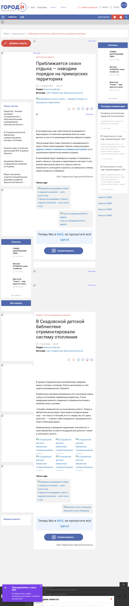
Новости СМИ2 (105, 197)
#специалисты (56, 315)
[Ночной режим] (125, 5)
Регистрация (42, 7)
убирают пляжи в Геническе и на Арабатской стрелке (61, 149)
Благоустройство (52, 89)
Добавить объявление (89, 7)
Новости (12, 17)
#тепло (47, 315)
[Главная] (3, 17)
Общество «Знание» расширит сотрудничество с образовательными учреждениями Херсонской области (13, 118)
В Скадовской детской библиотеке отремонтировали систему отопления (14, 136)
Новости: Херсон (18, 33)
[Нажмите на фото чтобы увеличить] (44, 448)
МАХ (60, 234)
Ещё (22, 17)
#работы (66, 315)
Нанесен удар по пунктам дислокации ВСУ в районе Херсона (16, 151)
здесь (64, 239)
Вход (33, 7)
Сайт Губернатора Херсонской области (64, 93)
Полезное (16, 242)
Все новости (16, 295)
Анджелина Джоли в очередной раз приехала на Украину (15, 164)
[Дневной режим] (122, 5)
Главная (6, 33)
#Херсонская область (45, 57)
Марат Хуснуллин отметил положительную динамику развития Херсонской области (15, 178)
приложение (103, 17)
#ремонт (39, 315)
